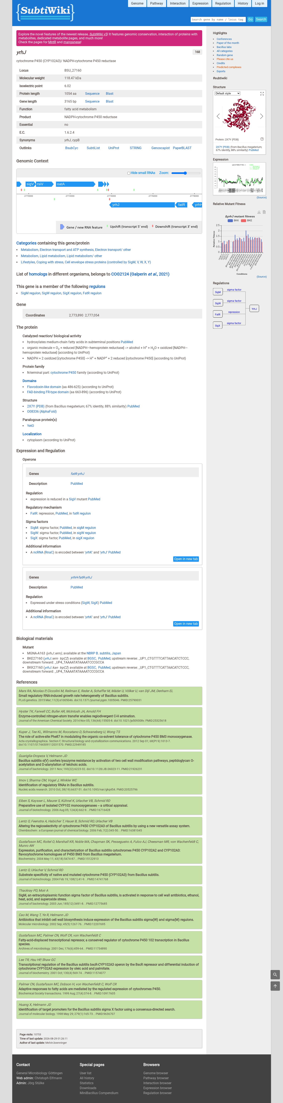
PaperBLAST (182, 148)
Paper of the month (228, 42)
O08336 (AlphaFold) (42, 411)
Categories (26, 243)
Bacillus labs (224, 47)
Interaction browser (157, 1083)
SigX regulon (72, 293)
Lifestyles (28, 262)
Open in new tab (186, 559)
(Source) (262, 197)
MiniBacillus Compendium (99, 1093)
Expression (200, 3)
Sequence (92, 94)
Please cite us (225, 59)
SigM (34, 528)
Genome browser (155, 1073)
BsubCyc (71, 148)
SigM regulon (30, 293)
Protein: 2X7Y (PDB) (227, 139)
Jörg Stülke (36, 1083)
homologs (38, 274)
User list (85, 1073)
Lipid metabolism (52, 256)
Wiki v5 (98, 34)
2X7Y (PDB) (36, 406)
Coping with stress (49, 262)
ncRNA (38, 552)
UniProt (113, 148)
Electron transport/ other (113, 250)
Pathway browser (156, 1078)
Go (250, 19)
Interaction (178, 3)
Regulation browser (157, 1093)
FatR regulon (92, 293)
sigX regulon (85, 538)
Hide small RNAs (143, 173)
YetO (30, 426)
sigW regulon (86, 533)
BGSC (91, 658)
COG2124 (120, 274)
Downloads (88, 1088)
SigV (72, 499)
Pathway (156, 3)
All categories (225, 51)
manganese (72, 42)
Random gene (225, 55)
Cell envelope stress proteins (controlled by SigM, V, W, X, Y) (108, 262)
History (243, 3)
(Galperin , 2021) (149, 274)
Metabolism (29, 250)
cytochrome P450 (63, 373)
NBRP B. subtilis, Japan (104, 653)
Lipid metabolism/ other (84, 256)
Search (261, 19)
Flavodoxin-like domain (44, 387)
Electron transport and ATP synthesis (67, 250)
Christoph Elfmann (48, 1078)
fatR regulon (82, 513)
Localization (32, 434)
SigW (34, 533)
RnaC (49, 552)
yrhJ (103, 552)
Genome (137, 3)
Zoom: (164, 173)
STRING (136, 148)
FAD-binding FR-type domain (48, 392)
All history (87, 1078)
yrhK (88, 552)
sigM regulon (86, 528)
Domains (29, 381)
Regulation (223, 3)
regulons (97, 286)
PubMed (127, 342)
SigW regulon (51, 293)
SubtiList (93, 148)
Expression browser (157, 1088)
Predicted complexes (229, 67)
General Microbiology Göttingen (39, 1073)
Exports (221, 71)
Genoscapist (160, 148)
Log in (259, 3)
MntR (52, 42)
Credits (221, 63)
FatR (33, 513)
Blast (109, 94)
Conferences (224, 39)
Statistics (86, 1083)
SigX (33, 538)
